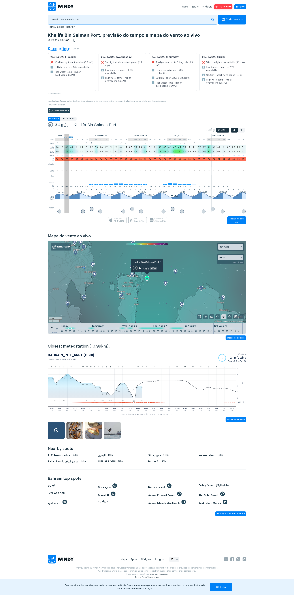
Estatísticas (69, 119)
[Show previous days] (56, 328)
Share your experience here (231, 514)
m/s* (52, 151)
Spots (195, 7)
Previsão (54, 119)
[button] (73, 40)
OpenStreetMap (230, 321)
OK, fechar (221, 587)
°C (53, 159)
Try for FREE (225, 7)
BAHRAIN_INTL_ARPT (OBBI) (71, 355)
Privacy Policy (141, 577)
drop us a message (158, 574)
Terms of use (153, 577)
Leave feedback (61, 110)
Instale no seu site (237, 220)
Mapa (185, 7)
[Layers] (199, 316)
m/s (64, 125)
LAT (52, 199)
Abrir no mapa (234, 19)
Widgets (207, 7)
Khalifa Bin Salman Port (95, 125)
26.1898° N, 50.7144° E (59, 40)
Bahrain (70, 27)
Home (51, 27)
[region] (147, 282)
